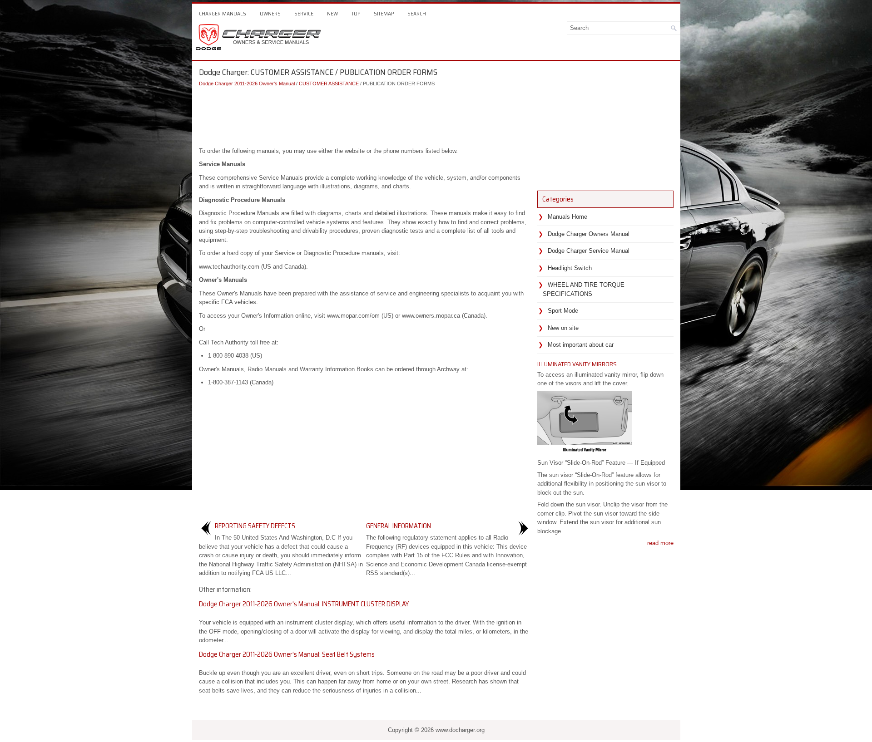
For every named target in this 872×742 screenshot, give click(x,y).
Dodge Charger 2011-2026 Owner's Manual (247, 83)
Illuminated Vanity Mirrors (577, 364)
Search (416, 13)
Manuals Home (567, 216)
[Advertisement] (364, 115)
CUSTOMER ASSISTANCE (329, 83)
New (332, 13)
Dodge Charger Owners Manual (588, 234)
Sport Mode (563, 310)
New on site (563, 327)
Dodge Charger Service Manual (588, 250)
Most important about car (581, 344)
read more (660, 543)
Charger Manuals (222, 13)
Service (303, 13)
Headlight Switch (570, 268)
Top (356, 13)
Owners (270, 13)
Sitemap (384, 13)
